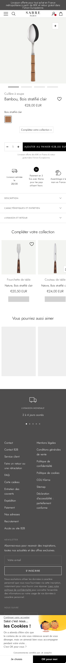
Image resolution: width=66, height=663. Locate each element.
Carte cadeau (12, 482)
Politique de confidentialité (44, 463)
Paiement (9, 508)
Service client (11, 457)
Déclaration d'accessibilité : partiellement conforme (45, 501)
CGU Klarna (43, 480)
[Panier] (61, 14)
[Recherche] (13, 14)
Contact (8, 443)
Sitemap (41, 487)
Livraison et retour (15, 217)
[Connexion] (54, 14)
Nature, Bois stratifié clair (19, 286)
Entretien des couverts (11, 491)
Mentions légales (46, 443)
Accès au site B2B (14, 528)
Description (11, 198)
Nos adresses (12, 514)
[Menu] (6, 14)
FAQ (7, 475)
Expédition (10, 501)
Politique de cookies (48, 473)
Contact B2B (11, 450)
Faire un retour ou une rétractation (14, 466)
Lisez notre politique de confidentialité (31, 588)
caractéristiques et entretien (22, 208)
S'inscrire (33, 571)
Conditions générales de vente (49, 452)
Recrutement (11, 521)
